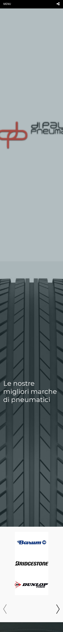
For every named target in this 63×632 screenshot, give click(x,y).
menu (7, 4)
